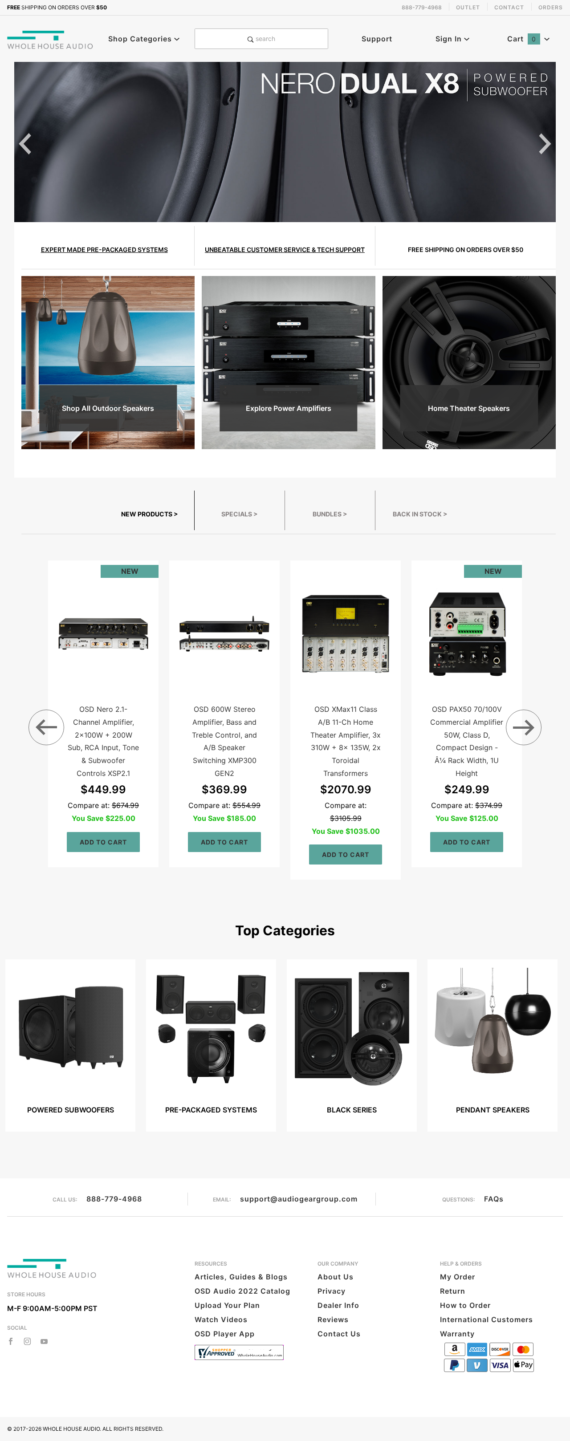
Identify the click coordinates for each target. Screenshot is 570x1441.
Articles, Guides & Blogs (241, 1276)
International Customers (486, 1319)
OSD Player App (225, 1333)
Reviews (333, 1319)
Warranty (457, 1333)
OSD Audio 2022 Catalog (242, 1291)
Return (452, 1291)
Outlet (468, 7)
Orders (550, 7)
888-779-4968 (114, 1198)
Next (545, 143)
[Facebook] (10, 1341)
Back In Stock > (420, 514)
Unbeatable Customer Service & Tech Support (285, 249)
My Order (457, 1276)
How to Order (465, 1305)
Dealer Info (338, 1305)
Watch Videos (221, 1319)
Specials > (239, 514)
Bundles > (330, 514)
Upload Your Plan (227, 1305)
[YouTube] (44, 1341)
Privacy (332, 1291)
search (264, 38)
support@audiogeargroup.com (299, 1198)
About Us (336, 1276)
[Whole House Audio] (50, 39)
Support (377, 38)
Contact (509, 7)
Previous (25, 143)
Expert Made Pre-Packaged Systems (104, 249)
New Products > (149, 514)
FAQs (494, 1198)
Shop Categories (141, 38)
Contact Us (339, 1333)
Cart (521, 38)
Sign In (450, 38)
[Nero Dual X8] (285, 142)
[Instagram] (27, 1341)
